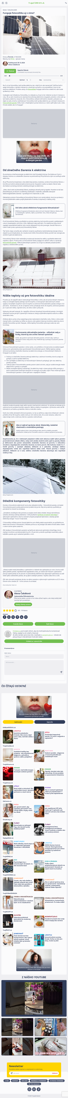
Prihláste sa (17, 631)
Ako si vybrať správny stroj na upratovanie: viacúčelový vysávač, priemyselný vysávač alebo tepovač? (55, 884)
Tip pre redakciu (34, 1084)
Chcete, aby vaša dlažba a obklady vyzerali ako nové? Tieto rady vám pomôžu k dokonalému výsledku (23, 883)
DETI (15, 860)
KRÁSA (16, 805)
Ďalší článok (50, 624)
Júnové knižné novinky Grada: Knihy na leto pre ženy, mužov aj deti (53, 939)
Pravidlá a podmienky (38, 1081)
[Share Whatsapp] (9, 617)
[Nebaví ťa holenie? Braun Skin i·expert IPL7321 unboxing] (17, 1046)
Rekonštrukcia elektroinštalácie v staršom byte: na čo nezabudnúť (23, 900)
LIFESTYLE (17, 731)
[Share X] (13, 617)
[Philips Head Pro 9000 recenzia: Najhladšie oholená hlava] (50, 1027)
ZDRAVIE (17, 768)
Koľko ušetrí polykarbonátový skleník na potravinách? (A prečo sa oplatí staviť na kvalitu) (55, 866)
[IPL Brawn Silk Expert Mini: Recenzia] (50, 1046)
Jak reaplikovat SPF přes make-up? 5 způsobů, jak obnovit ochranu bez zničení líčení (55, 810)
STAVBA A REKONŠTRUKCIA (23, 897)
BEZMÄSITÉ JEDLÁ (51, 917)
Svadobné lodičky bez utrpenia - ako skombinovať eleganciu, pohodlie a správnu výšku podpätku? (24, 754)
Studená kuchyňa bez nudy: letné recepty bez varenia (55, 919)
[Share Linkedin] (21, 617)
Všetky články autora (23, 604)
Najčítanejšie (18, 722)
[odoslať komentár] (61, 672)
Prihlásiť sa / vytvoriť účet (34, 641)
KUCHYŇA (17, 915)
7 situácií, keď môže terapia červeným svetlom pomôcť (23, 771)
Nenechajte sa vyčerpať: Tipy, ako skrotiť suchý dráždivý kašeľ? (22, 827)
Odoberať (55, 1073)
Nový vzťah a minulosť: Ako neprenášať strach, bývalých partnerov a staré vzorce (24, 790)
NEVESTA (17, 749)
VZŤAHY (16, 786)
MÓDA (47, 732)
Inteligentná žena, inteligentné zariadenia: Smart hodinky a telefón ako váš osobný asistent (55, 829)
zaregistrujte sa (47, 635)
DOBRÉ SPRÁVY (19, 841)
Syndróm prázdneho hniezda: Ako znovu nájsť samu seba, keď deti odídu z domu (23, 735)
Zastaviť (7, 80)
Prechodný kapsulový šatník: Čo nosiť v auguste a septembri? (55, 736)
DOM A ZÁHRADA (51, 861)
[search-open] (6, 3)
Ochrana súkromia (56, 1081)
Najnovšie (50, 722)
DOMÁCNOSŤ (18, 878)
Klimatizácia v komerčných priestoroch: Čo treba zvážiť (54, 901)
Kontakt (15, 1081)
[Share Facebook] (4, 617)
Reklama (25, 1081)
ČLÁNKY (16, 823)
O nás (7, 1081)
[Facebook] (39, 1089)
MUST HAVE (49, 751)
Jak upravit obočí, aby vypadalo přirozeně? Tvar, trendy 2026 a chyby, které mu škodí (23, 809)
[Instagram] (29, 1089)
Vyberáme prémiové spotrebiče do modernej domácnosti (22, 919)
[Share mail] (26, 617)
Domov (5, 9)
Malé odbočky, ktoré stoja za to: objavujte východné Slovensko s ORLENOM (24, 845)
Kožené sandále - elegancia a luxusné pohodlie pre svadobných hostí (54, 754)
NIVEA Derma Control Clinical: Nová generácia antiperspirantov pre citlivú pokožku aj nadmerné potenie (54, 848)
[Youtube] (34, 1089)
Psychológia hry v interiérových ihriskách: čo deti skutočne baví (23, 863)
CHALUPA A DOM (12, 9)
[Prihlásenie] (2, 3)
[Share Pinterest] (17, 617)
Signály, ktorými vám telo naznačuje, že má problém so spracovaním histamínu (54, 773)
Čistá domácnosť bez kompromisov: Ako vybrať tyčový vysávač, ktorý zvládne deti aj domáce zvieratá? (23, 939)
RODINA (48, 788)
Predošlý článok (18, 624)
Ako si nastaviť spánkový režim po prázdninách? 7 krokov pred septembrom (54, 791)
